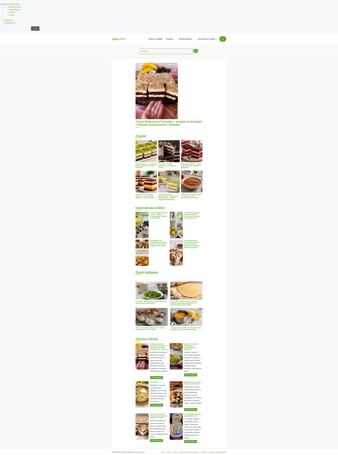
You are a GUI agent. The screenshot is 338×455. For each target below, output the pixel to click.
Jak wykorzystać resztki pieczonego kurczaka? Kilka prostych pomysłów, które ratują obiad (192, 243)
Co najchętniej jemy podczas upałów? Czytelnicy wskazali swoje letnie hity (192, 215)
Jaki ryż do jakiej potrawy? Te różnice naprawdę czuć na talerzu (150, 328)
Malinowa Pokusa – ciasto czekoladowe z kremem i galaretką (191, 165)
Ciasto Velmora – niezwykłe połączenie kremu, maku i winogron (146, 165)
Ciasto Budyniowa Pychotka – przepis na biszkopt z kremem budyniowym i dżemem (169, 123)
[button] (222, 39)
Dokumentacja (15, 9)
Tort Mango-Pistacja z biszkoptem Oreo (192, 415)
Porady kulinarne (185, 39)
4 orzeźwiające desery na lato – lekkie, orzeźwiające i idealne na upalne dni (159, 215)
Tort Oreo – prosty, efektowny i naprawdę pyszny (167, 165)
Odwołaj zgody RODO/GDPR (217, 452)
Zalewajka (154, 382)
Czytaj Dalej (156, 377)
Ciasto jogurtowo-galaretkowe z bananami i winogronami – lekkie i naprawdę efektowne (168, 196)
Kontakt (169, 452)
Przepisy (169, 39)
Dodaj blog (204, 452)
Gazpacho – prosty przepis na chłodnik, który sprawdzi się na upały (191, 196)
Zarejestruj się (10, 23)
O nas (163, 452)
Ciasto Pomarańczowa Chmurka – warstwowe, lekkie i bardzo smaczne (145, 196)
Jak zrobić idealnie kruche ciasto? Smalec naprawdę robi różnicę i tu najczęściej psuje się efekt (183, 303)
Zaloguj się (9, 20)
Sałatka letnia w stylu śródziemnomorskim (192, 383)
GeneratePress (140, 452)
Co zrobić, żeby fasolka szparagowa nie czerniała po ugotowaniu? (151, 302)
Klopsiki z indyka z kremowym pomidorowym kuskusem (191, 346)
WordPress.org (15, 7)
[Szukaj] (195, 51)
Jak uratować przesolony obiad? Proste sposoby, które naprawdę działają (185, 328)
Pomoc (12, 12)
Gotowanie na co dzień (206, 39)
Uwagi (12, 15)
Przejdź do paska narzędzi (10, 4)
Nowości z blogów (156, 39)
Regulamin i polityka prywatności (189, 452)
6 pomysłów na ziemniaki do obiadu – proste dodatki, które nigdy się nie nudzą (158, 243)
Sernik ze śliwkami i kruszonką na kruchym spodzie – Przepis (159, 416)
